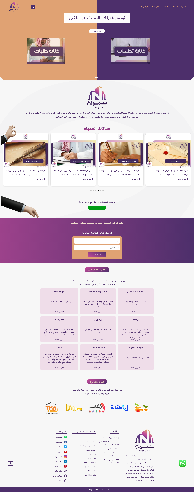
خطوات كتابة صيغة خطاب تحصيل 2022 (110, 454)
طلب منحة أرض (90, 475)
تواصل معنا (144, 6)
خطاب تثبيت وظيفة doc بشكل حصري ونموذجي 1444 (108, 443)
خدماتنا (175, 6)
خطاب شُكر (92, 454)
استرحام (93, 437)
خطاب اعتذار (92, 458)
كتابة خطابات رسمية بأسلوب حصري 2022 (109, 461)
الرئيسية (184, 6)
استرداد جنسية (91, 450)
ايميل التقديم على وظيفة (111, 437)
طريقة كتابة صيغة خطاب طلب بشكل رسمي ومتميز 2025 (25, 170)
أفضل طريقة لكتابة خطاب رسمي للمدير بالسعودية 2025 (73, 170)
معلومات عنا (155, 6)
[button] (33, 7)
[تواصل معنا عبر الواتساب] (182, 466)
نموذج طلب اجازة (113, 448)
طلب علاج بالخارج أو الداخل (87, 446)
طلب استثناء (92, 471)
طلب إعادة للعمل (90, 466)
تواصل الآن (97, 31)
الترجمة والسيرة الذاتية (89, 462)
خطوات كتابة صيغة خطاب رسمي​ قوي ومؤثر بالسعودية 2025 (119, 170)
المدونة (165, 6)
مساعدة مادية (91, 442)
